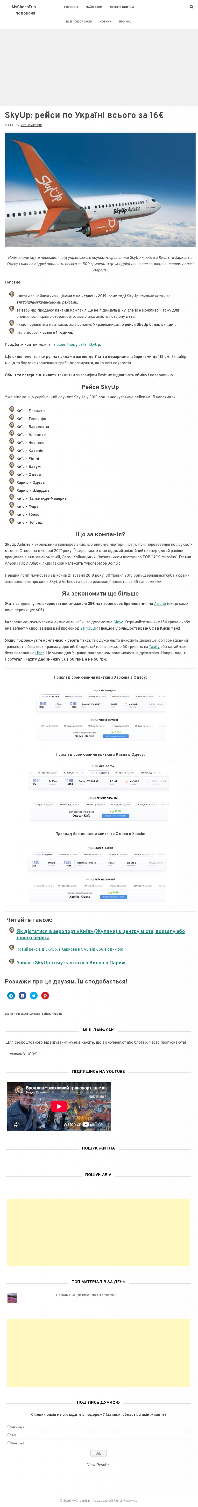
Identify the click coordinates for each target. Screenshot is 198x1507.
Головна (71, 7)
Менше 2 (18, 1427)
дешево (35, 1014)
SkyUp (25, 1014)
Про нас (125, 22)
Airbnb (160, 604)
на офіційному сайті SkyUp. (76, 344)
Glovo (118, 622)
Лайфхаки (94, 7)
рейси (46, 1014)
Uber (39, 653)
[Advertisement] (99, 65)
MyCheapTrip (31, 125)
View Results (98, 1465)
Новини (106, 22)
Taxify (154, 647)
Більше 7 (18, 1444)
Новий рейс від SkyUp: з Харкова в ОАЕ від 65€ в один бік (69, 949)
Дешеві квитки (122, 7)
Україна (57, 1014)
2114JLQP (88, 628)
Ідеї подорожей (79, 22)
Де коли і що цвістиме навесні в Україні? (86, 1295)
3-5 (13, 1436)
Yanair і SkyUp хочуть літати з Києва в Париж (71, 963)
